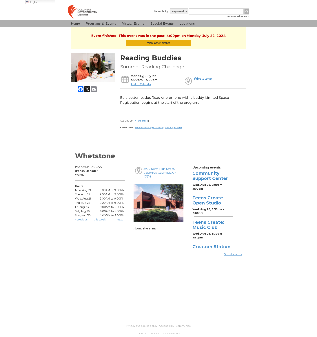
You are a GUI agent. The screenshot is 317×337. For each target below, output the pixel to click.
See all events (233, 254)
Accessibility (166, 325)
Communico (183, 325)
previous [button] (82, 219)
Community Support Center (210, 176)
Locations (187, 23)
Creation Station (211, 246)
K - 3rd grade (141, 120)
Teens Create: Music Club (208, 225)
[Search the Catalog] (246, 11)
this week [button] (100, 219)
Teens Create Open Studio (207, 200)
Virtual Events (133, 23)
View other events (158, 42)
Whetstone (203, 78)
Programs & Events (101, 23)
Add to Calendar (141, 84)
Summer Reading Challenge (149, 127)
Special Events (162, 23)
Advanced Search (238, 16)
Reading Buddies (173, 127)
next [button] (120, 219)
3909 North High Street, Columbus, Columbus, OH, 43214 (160, 172)
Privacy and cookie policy (141, 325)
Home (75, 23)
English (33, 2)
